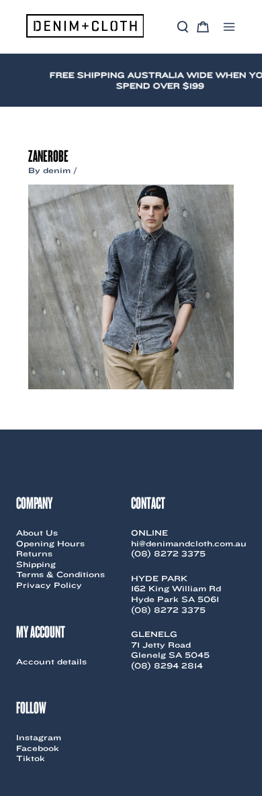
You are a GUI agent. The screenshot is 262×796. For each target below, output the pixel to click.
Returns (34, 553)
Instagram (38, 737)
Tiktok (30, 758)
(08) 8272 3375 (168, 553)
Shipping (36, 564)
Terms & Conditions (60, 574)
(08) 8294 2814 (167, 665)
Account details (51, 661)
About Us (37, 533)
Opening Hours (50, 543)
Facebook (37, 748)
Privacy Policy (49, 585)
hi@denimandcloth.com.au (189, 543)
